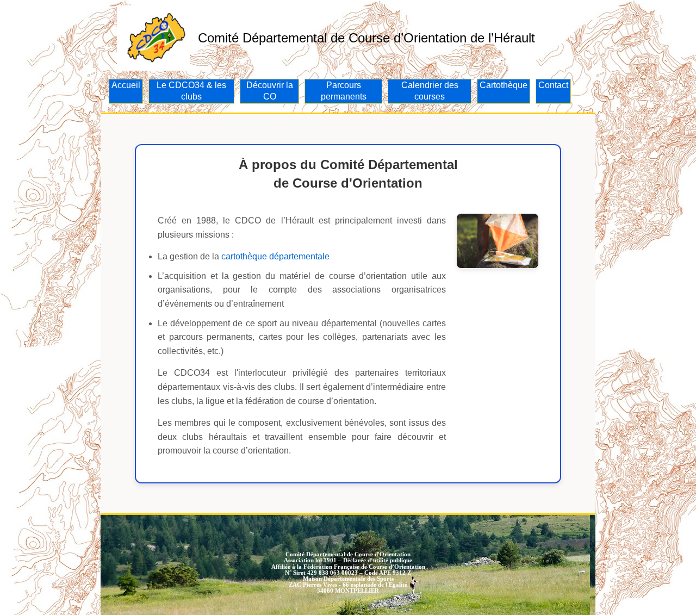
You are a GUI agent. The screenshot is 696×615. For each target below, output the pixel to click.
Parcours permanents (343, 90)
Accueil (125, 85)
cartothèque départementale (275, 256)
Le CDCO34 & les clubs (191, 90)
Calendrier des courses (429, 90)
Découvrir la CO (269, 90)
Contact (553, 85)
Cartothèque (503, 85)
